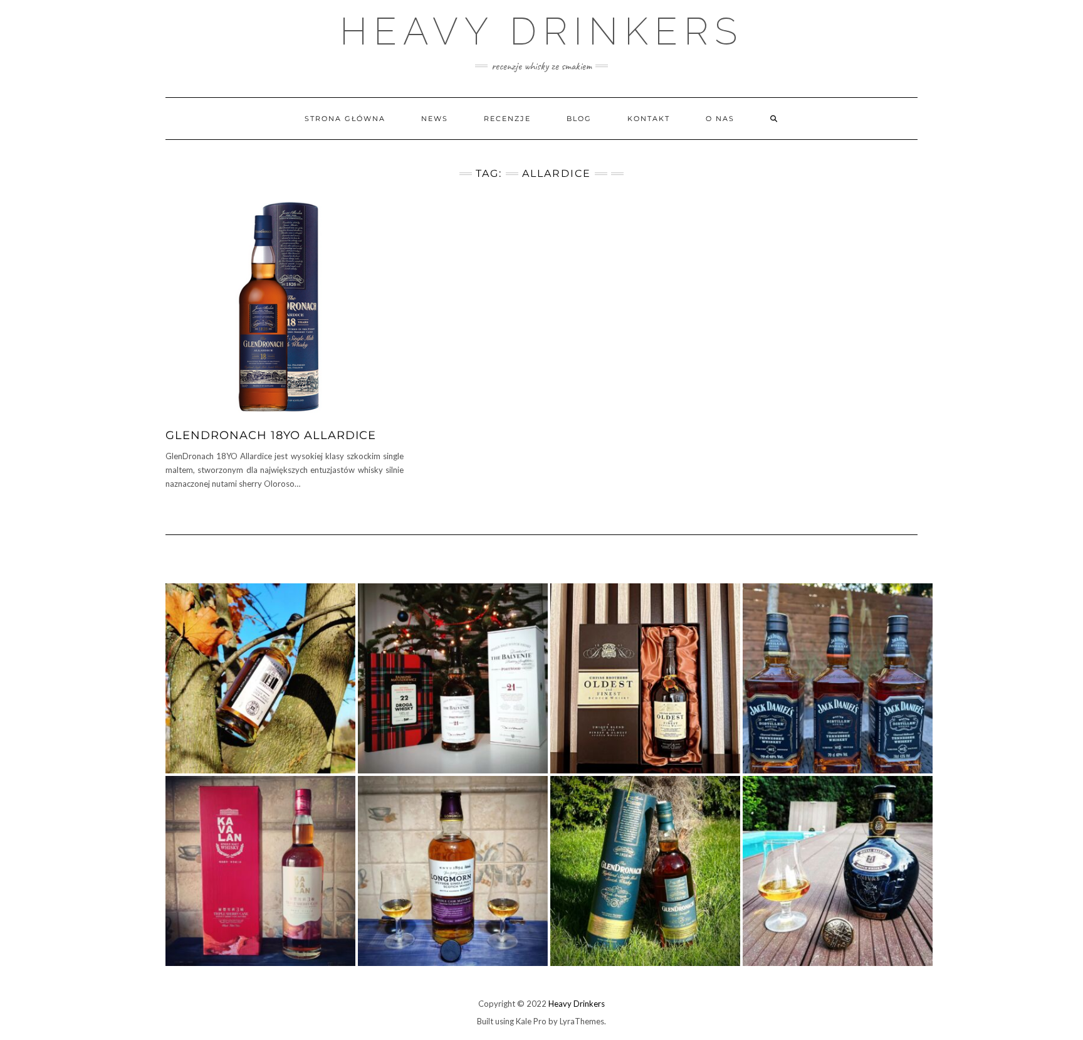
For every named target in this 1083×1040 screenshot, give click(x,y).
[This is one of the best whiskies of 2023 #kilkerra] (260, 678)
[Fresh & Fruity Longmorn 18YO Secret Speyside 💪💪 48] (453, 871)
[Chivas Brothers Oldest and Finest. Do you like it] (645, 678)
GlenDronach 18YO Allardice (270, 435)
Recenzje (507, 118)
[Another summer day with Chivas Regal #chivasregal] (838, 871)
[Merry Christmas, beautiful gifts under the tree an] (453, 678)
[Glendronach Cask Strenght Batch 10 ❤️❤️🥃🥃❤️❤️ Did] (645, 871)
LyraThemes (582, 1021)
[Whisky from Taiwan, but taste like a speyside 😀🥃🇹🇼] (260, 871)
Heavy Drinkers (541, 31)
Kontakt (648, 118)
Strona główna (345, 118)
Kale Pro (531, 1021)
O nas (720, 118)
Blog (579, 118)
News (434, 118)
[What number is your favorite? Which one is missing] (838, 678)
